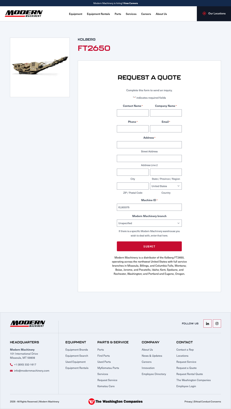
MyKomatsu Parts (108, 368)
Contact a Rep (185, 349)
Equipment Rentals (98, 14)
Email (166, 121)
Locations (182, 355)
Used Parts (104, 362)
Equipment (75, 14)
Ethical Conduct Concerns (207, 401)
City (133, 179)
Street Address (149, 151)
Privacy (188, 401)
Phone (133, 121)
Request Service (107, 380)
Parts (118, 14)
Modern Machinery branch (149, 216)
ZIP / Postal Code (132, 193)
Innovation (148, 368)
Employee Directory (154, 374)
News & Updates (152, 355)
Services (131, 14)
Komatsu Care (106, 386)
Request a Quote (186, 368)
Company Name (166, 105)
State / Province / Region (166, 179)
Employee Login (186, 386)
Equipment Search (76, 355)
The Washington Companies (193, 380)
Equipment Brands (76, 349)
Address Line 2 (149, 165)
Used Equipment (75, 362)
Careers (146, 14)
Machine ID (149, 200)
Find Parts (103, 355)
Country (165, 193)
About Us (161, 14)
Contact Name (133, 105)
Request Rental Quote (189, 374)
